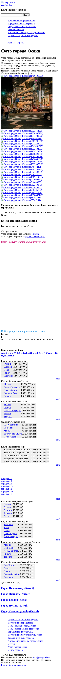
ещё (58, 378)
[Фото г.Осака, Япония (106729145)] (22, 177)
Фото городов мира (17, 647)
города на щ (7, 491)
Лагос (7, 530)
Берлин (7, 413)
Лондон (7, 407)
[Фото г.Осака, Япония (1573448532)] (21, 182)
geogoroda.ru (7, 5)
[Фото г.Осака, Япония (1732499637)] (21, 185)
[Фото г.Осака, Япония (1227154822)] (22, 159)
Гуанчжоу (8, 376)
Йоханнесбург (11, 536)
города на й (6, 481)
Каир (6, 527)
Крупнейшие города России (21, 20)
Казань (7, 396)
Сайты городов (15, 650)
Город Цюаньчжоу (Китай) (17, 588)
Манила (7, 431)
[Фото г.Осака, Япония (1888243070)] (22, 136)
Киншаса (8, 524)
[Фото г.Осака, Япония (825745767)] (22, 154)
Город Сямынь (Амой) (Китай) (20, 611)
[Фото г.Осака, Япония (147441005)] (21, 167)
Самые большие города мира (22, 626)
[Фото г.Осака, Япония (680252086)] (22, 164)
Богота (7, 571)
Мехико (7, 545)
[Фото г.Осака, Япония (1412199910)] (22, 149)
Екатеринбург (10, 393)
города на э (6, 494)
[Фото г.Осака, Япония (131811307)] (21, 187)
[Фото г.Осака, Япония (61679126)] (21, 197)
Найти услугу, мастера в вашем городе (23, 331)
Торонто (8, 557)
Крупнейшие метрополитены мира (25, 635)
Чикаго (7, 554)
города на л (6, 483)
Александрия (10, 533)
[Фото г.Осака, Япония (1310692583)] (22, 143)
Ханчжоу (8, 513)
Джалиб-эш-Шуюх (13, 434)
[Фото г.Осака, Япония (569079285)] (22, 169)
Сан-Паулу (9, 565)
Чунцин (7, 364)
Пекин (7, 370)
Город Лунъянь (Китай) (15, 593)
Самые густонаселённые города (23, 629)
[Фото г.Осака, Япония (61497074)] (21, 190)
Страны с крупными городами (23, 35)
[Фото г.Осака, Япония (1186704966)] (21, 138)
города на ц (6, 489)
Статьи (11, 644)
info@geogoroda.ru (41, 657)
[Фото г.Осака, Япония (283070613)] (22, 141)
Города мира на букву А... (20, 632)
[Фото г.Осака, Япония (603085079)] (21, 200)
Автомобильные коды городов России (26, 32)
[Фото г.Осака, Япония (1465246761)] (21, 172)
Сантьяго (8, 577)
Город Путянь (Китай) (14, 605)
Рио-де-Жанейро (12, 574)
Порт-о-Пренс (10, 437)
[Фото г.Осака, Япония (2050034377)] (21, 192)
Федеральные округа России (22, 26)
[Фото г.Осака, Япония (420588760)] (22, 161)
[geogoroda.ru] (8, 2)
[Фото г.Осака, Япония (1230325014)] (21, 179)
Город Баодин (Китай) (14, 599)
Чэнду (7, 373)
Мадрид (7, 416)
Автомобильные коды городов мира (25, 641)
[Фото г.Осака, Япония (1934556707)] (26, 128)
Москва (7, 384)
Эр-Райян (8, 428)
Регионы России (16, 29)
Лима (6, 568)
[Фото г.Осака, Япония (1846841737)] (22, 195)
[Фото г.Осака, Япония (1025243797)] (22, 133)
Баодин (7, 507)
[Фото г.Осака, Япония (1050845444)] (22, 156)
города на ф (6, 486)
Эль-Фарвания (11, 424)
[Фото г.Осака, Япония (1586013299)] (22, 146)
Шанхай (8, 367)
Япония (35, 234)
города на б (6, 478)
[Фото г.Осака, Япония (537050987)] (22, 76)
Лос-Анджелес (11, 551)
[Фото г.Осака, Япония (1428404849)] (21, 174)
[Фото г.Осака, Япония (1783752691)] (21, 131)
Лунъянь (8, 510)
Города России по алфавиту (21, 23)
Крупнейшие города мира (20, 623)
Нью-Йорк (9, 548)
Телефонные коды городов (21, 638)
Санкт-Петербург (12, 387)
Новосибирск (10, 390)
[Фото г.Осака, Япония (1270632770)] (21, 151)
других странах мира (34, 236)
